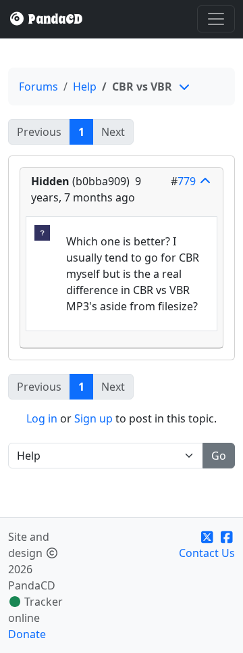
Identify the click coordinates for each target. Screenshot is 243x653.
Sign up (93, 418)
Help (85, 86)
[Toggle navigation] (216, 18)
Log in (41, 418)
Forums (38, 86)
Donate (27, 634)
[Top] (205, 181)
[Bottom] (184, 86)
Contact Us (207, 553)
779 (187, 181)
